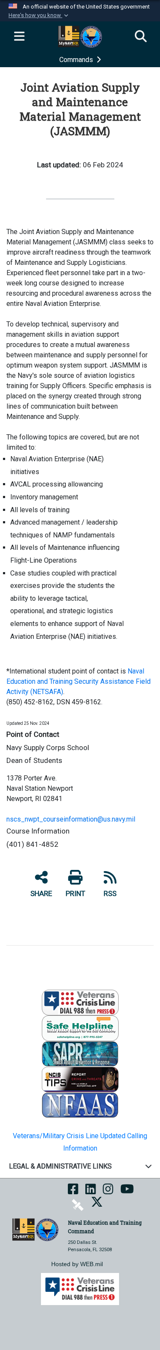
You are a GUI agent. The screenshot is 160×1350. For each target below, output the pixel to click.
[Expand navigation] (19, 37)
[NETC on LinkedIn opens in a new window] (90, 1192)
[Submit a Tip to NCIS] (80, 1079)
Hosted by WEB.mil (77, 1264)
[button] (39, 15)
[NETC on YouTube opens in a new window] (127, 1192)
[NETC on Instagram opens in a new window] (108, 1192)
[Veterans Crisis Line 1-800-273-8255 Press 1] (80, 1002)
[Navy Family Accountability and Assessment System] (80, 1105)
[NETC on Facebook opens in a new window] (73, 1192)
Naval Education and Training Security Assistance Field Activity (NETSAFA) (78, 681)
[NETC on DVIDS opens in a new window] (77, 1205)
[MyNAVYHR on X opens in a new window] (97, 1205)
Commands (77, 60)
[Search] (141, 37)
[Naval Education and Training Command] (35, 1229)
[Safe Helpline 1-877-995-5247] (80, 1028)
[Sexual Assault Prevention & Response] (80, 1053)
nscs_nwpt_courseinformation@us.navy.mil (70, 819)
